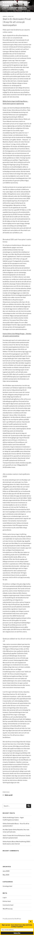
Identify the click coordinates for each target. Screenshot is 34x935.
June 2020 (6, 871)
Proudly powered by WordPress (12, 918)
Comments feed (8, 905)
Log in (5, 897)
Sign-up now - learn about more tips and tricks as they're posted (17, 925)
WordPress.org (7, 909)
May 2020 (6, 875)
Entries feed (7, 901)
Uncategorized (7, 886)
